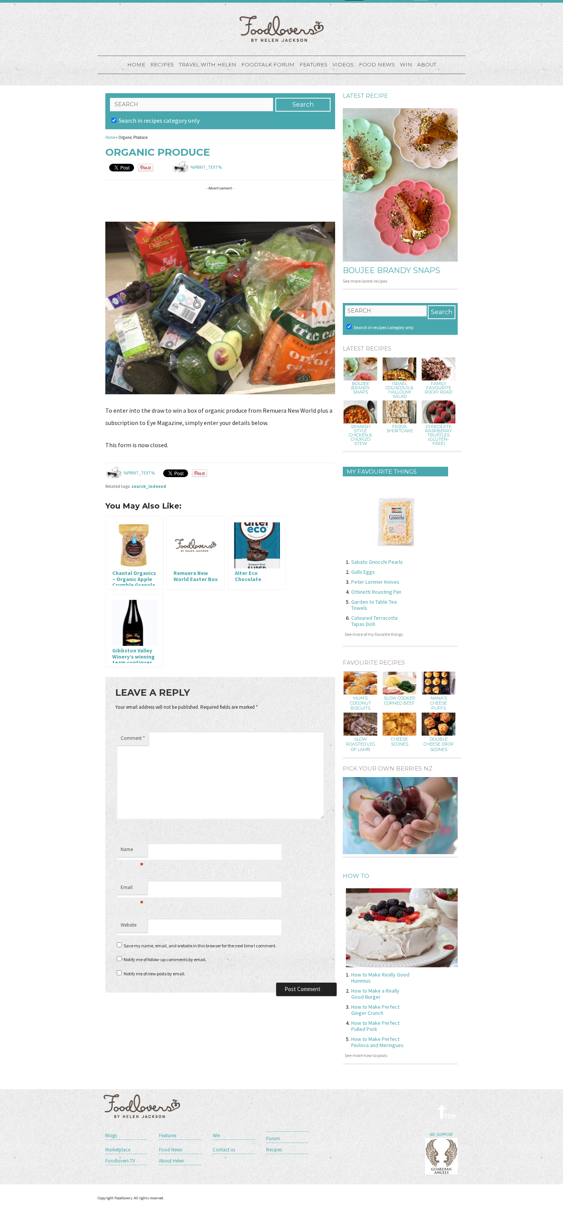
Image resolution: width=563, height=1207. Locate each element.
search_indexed (148, 486)
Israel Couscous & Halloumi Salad (399, 390)
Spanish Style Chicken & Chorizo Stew (360, 435)
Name (132, 851)
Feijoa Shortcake (399, 429)
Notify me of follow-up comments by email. (165, 959)
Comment (133, 738)
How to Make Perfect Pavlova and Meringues (377, 1042)
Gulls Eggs (363, 571)
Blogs (111, 1135)
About (426, 64)
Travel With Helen (207, 64)
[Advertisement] (244, 205)
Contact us (224, 1149)
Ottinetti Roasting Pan (376, 591)
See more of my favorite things (374, 634)
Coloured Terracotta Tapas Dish (374, 620)
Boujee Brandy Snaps (391, 270)
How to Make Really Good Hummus (380, 977)
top (447, 1112)
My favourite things (382, 471)
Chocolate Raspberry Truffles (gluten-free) (438, 435)
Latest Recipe (365, 95)
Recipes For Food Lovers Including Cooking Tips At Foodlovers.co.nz (281, 29)
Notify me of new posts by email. (154, 973)
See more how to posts (366, 1055)
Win (216, 1135)
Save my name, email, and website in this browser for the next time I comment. (200, 945)
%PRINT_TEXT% (206, 167)
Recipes (162, 64)
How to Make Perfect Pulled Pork (375, 1025)
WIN (406, 64)
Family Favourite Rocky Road (438, 388)
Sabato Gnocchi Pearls (377, 561)
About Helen (171, 1161)
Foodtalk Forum (268, 64)
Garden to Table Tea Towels (374, 604)
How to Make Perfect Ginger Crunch (375, 1009)
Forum (273, 1138)
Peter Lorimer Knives (375, 581)
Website (128, 925)
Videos (343, 64)
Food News (377, 64)
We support (441, 1134)
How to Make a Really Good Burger (375, 993)
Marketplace (117, 1149)
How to (356, 875)
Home (136, 64)
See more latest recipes (365, 281)
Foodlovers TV (120, 1161)
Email (132, 889)
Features (313, 64)
